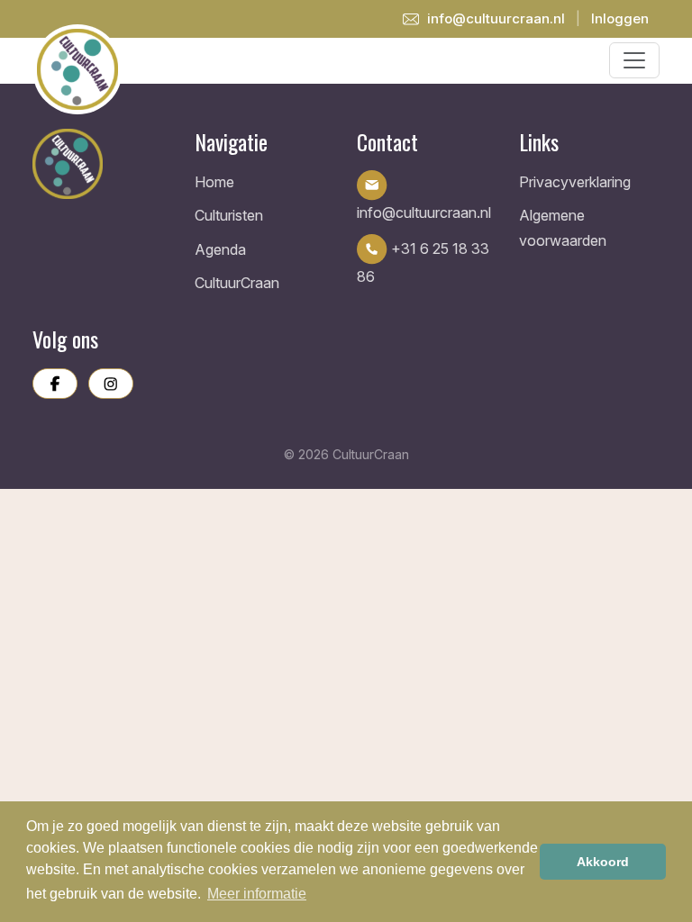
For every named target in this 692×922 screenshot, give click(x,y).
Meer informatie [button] (256, 893)
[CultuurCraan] (102, 164)
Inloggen (620, 18)
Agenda (220, 249)
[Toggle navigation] (634, 60)
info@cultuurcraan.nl (494, 18)
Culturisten (229, 215)
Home (214, 182)
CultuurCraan (237, 283)
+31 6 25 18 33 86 (423, 263)
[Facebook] (54, 383)
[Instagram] (110, 383)
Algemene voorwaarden (562, 227)
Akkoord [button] (603, 861)
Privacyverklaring (575, 182)
